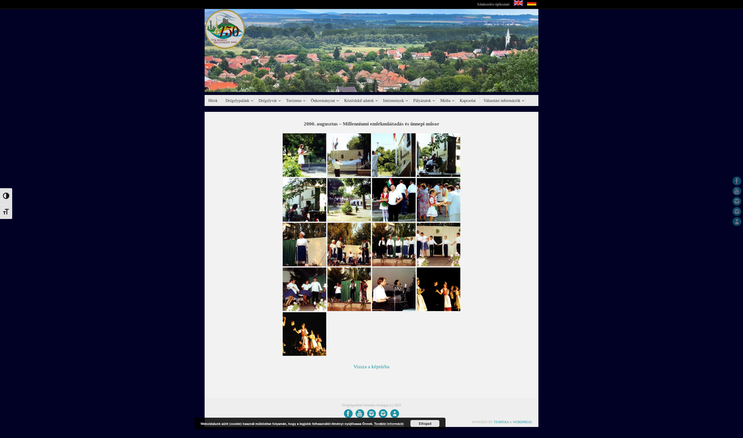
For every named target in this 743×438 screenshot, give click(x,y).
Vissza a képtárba (371, 366)
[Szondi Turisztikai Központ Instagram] (737, 201)
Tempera (501, 422)
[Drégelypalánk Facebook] (737, 181)
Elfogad (425, 423)
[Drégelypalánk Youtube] (737, 191)
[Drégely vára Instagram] (737, 211)
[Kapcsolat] (737, 221)
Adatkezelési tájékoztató (493, 4)
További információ (389, 423)
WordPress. (523, 422)
